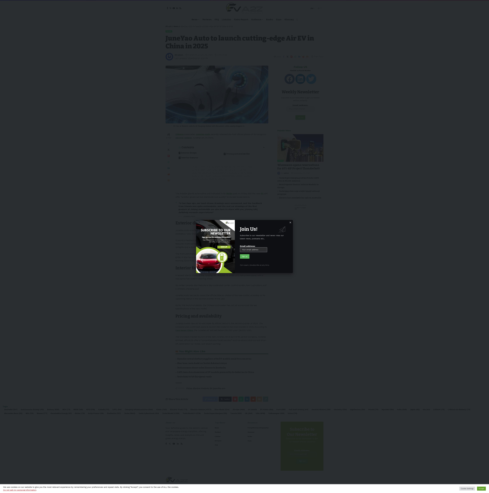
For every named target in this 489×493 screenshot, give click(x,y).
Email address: (247, 246)
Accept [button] (481, 489)
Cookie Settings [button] (467, 489)
